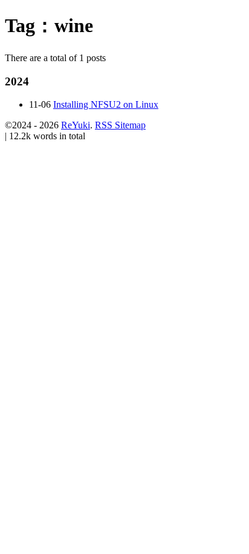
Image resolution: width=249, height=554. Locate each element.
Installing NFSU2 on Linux (105, 104)
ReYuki (75, 125)
